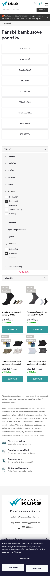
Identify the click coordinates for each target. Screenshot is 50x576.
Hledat (42, 10)
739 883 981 (27, 527)
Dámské (13, 249)
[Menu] (46, 3)
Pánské (13, 253)
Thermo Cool (15, 209)
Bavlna (13, 197)
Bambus (13, 201)
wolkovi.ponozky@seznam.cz (27, 522)
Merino (13, 205)
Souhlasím (37, 568)
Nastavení (25, 558)
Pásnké (13, 258)
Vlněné (13, 214)
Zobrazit (12, 329)
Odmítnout (13, 567)
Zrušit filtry (26, 272)
